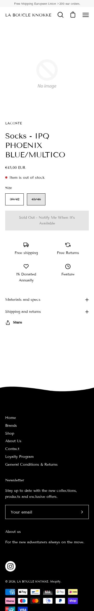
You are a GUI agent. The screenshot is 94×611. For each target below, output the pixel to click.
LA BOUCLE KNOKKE (28, 15)
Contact (12, 449)
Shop (9, 433)
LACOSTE (13, 123)
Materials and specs (22, 299)
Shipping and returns (23, 311)
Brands (11, 425)
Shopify (55, 581)
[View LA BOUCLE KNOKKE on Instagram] (10, 566)
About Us (13, 441)
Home (10, 418)
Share (17, 322)
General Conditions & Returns (31, 464)
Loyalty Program (19, 456)
